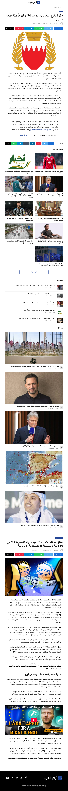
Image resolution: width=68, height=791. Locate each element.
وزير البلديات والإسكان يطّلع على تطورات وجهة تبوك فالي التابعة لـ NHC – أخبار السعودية (34, 366)
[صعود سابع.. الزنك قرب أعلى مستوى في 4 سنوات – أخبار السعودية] (60, 295)
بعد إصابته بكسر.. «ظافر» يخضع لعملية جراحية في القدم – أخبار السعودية (38, 406)
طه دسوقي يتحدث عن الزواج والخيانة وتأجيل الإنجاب (50, 242)
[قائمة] (61, 3)
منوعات (60, 11)
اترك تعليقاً (34, 272)
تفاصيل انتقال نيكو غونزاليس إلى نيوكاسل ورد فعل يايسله (20, 219)
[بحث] (7, 3)
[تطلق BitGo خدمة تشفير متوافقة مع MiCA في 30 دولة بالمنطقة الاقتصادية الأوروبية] (34, 577)
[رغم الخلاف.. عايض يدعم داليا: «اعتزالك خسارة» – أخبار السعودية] (60, 304)
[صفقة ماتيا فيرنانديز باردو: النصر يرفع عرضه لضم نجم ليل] (49, 161)
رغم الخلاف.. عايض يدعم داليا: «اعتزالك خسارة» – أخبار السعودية (39, 302)
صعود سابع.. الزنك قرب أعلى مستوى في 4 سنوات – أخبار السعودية (38, 294)
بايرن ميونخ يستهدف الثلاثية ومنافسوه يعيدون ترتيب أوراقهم (19, 172)
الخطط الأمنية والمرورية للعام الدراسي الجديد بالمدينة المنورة (50, 219)
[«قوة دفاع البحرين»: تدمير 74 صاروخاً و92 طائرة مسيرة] (34, 50)
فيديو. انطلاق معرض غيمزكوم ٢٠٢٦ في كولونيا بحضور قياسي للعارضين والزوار (35, 285)
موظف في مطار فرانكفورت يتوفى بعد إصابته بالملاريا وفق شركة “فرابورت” (36, 318)
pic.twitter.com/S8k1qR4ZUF (41, 130)
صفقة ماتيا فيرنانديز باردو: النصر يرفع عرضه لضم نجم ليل (49, 172)
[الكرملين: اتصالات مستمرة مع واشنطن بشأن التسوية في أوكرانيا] (49, 184)
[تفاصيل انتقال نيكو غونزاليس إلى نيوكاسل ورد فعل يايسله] (19, 208)
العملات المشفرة (59, 538)
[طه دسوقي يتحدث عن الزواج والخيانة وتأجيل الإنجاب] (49, 231)
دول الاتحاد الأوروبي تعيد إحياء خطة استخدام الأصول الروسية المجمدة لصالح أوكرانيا (50, 265)
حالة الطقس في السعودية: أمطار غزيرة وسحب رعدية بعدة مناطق (20, 242)
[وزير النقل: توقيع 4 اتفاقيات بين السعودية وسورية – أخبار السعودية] (34, 507)
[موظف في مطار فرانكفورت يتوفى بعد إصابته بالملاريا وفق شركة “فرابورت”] (60, 320)
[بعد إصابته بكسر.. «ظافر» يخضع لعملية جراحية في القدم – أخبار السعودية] (34, 388)
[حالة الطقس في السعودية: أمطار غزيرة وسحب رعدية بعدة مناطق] (19, 231)
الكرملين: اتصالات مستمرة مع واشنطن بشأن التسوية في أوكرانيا (50, 195)
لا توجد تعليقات (35, 24)
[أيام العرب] (34, 2)
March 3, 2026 (26, 135)
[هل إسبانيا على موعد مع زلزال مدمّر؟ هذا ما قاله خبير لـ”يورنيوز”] (34, 467)
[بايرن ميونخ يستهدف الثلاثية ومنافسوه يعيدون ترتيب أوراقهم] (19, 161)
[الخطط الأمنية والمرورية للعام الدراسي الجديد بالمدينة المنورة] (49, 208)
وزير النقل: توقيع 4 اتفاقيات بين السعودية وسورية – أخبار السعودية (40, 525)
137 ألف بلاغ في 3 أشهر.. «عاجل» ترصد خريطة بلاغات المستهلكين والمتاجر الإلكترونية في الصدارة (19, 195)
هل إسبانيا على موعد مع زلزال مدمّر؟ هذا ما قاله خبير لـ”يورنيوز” (41, 486)
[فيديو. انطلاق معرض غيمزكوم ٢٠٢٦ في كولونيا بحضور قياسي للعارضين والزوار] (60, 287)
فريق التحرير (56, 24)
